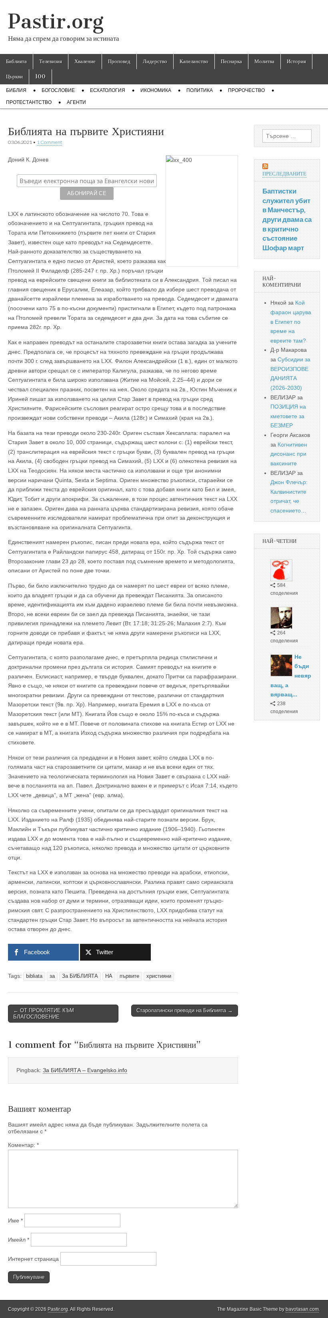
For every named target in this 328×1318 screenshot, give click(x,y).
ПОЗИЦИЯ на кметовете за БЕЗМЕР (288, 416)
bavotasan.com (302, 1309)
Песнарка (231, 61)
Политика (199, 90)
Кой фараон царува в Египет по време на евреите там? (290, 321)
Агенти (76, 102)
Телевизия (50, 61)
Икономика (155, 90)
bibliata (34, 976)
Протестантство (29, 102)
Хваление (85, 61)
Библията (16, 61)
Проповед (119, 61)
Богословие (58, 90)
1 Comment (49, 142)
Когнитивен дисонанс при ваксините (288, 454)
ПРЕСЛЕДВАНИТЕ (284, 173)
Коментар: (23, 1145)
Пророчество (246, 90)
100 (40, 76)
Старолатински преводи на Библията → (184, 1010)
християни (158, 976)
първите (129, 976)
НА (108, 976)
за (52, 976)
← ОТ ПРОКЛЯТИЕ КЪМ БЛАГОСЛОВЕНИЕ (43, 1013)
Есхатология (107, 90)
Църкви (14, 76)
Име (15, 1220)
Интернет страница (33, 1259)
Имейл (18, 1239)
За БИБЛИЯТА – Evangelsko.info (85, 1070)
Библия (16, 90)
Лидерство (155, 61)
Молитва (264, 61)
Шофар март (283, 247)
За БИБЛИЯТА (80, 976)
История (296, 61)
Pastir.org (56, 21)
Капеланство (194, 61)
